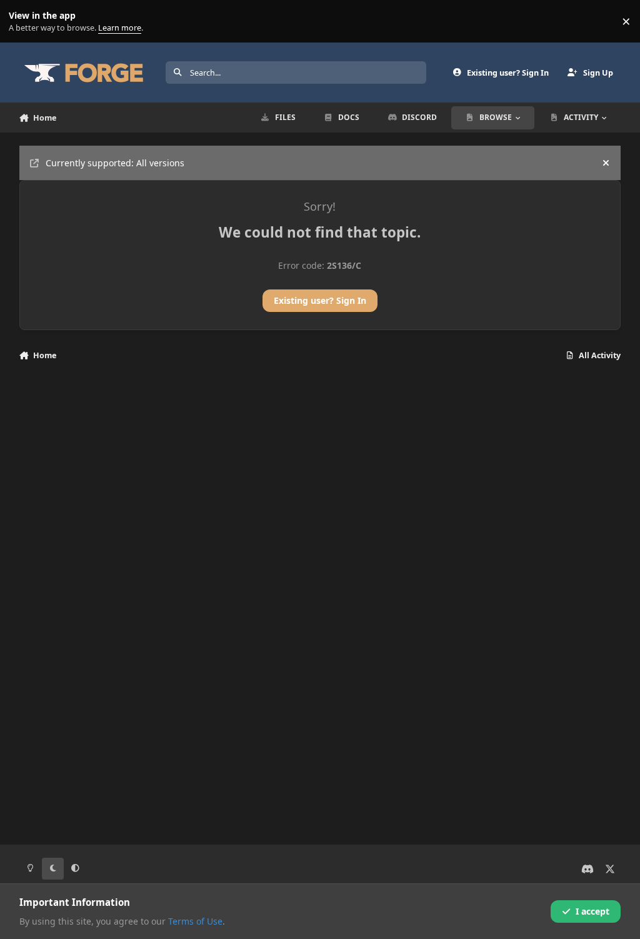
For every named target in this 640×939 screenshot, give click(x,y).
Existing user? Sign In (320, 300)
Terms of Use (195, 921)
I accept (592, 911)
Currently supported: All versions (115, 163)
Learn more (24, 22)
